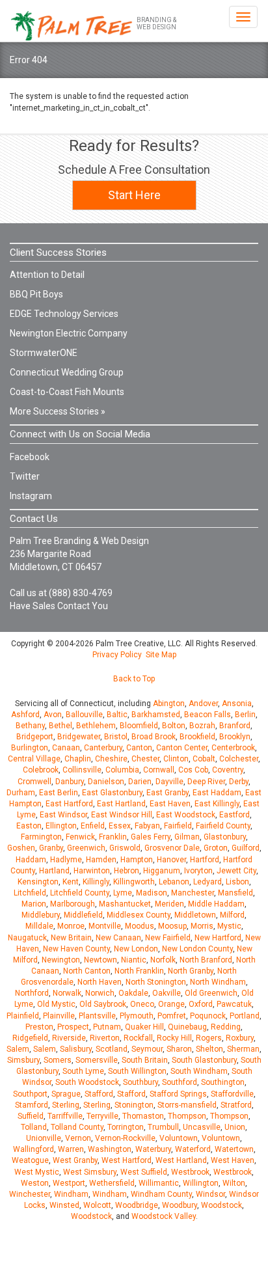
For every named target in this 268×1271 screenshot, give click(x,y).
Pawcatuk (234, 1004)
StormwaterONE (43, 353)
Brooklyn (234, 736)
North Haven (99, 982)
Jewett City (236, 870)
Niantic (133, 959)
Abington (169, 703)
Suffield (31, 1116)
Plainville (59, 1015)
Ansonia (237, 703)
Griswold (125, 848)
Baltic (117, 714)
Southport (30, 1094)
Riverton (105, 1038)
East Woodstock (185, 814)
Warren (71, 1149)
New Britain (71, 937)
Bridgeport (34, 736)
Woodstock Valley (163, 1216)
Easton (29, 825)
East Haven (170, 803)
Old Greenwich (211, 993)
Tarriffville (65, 1116)
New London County (197, 948)
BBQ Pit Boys (36, 294)
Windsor (210, 1194)
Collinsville (81, 769)
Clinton (176, 758)
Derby (238, 781)
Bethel (60, 725)
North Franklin (139, 971)
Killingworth (134, 881)
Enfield (93, 825)
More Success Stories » (57, 411)
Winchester (29, 1194)
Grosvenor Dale (172, 848)
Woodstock (221, 1205)
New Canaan (118, 937)
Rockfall (138, 1038)
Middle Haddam (216, 904)
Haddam (31, 859)
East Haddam (217, 792)
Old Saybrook (102, 1004)
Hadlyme (66, 859)
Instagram (31, 496)
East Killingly (216, 803)
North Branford (206, 959)
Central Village (34, 758)
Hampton (136, 859)
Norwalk (67, 993)
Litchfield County (79, 892)
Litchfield (30, 892)
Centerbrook (233, 747)
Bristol (115, 736)
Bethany (30, 725)
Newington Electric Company (68, 333)
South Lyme (83, 1071)
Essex (120, 825)
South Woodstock (87, 1082)
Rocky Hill (174, 1038)
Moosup (172, 926)
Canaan (66, 747)
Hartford (204, 859)
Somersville (96, 1060)
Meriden (169, 904)
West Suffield (143, 1172)
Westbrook (190, 1172)
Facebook (29, 457)
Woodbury (179, 1205)
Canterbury (103, 747)
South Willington (137, 1071)
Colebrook (41, 769)
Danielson (106, 781)
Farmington (41, 836)
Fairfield (178, 825)
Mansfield (235, 892)
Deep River (206, 781)
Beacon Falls (207, 714)
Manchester (192, 892)
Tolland (34, 1127)
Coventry (227, 769)
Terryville (102, 1116)
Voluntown (178, 1138)
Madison (151, 892)
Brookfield (197, 736)
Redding (226, 1027)
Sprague (66, 1094)
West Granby (75, 1160)
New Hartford (217, 937)
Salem (18, 1049)
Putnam (107, 1027)
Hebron (126, 870)
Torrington (125, 1127)
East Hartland (121, 803)
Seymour (147, 1049)
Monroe (71, 926)
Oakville (166, 993)
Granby (51, 848)
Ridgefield (30, 1038)
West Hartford (126, 1160)
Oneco (142, 1004)
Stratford (236, 1105)
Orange (171, 1004)
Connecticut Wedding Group (67, 372)
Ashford (25, 714)
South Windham (199, 1071)
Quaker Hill (144, 1027)
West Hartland (181, 1160)
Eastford (234, 814)
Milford (232, 915)
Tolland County (77, 1127)
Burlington (29, 747)
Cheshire (111, 758)
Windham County (161, 1194)
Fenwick (80, 836)
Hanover (171, 859)
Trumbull (163, 1127)
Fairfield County (223, 825)
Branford (234, 725)
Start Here (134, 195)
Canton (139, 747)
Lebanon (174, 881)
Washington (109, 1149)
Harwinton (92, 870)
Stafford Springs (178, 1094)
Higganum (161, 870)
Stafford (99, 1094)
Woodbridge (136, 1205)
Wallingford (33, 1149)
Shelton (209, 1049)
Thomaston (143, 1116)
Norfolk (163, 959)
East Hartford (69, 803)
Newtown (100, 959)
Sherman (243, 1049)
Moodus (139, 926)
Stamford (31, 1105)
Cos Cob (193, 769)
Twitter (25, 476)
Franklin (113, 836)
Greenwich (86, 848)
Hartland (54, 870)
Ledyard (207, 881)
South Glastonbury (204, 1060)
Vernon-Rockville (125, 1138)
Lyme (122, 892)
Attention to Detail (47, 274)
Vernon (78, 1138)
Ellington (61, 825)
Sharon (179, 1049)
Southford (179, 1082)
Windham (71, 1194)
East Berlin (58, 792)
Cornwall (158, 769)
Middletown (195, 915)
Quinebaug (187, 1027)
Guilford (246, 848)
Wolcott (97, 1205)
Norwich (99, 993)
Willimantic (159, 1183)
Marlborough (72, 904)
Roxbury (240, 1038)
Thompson (187, 1116)
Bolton (173, 725)
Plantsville (97, 1015)
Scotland (111, 1049)
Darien (140, 781)
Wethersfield (112, 1183)
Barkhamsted (155, 714)
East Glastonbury (112, 792)
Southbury (140, 1082)
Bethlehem (96, 725)
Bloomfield (139, 725)
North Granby (190, 971)
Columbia (122, 769)
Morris (202, 926)
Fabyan (147, 825)
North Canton (87, 971)
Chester (145, 758)
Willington (201, 1183)
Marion (33, 904)
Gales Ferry (150, 836)
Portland (245, 1015)
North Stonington (156, 982)
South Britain (145, 1060)
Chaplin (77, 758)
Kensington (38, 881)
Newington (61, 959)
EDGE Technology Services (64, 313)
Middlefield (83, 915)
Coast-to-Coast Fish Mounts (67, 392)
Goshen (21, 848)
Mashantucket (125, 904)
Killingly (96, 881)
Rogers (209, 1038)
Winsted (64, 1205)
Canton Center (182, 747)
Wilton (233, 1183)
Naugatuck (27, 937)
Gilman (187, 836)
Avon (53, 714)
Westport (69, 1183)
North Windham (218, 982)
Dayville (169, 781)
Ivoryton (198, 870)
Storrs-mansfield (187, 1105)
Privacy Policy (117, 654)
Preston (39, 1027)
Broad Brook (153, 736)
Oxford (201, 1004)
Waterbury (153, 1149)
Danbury (69, 781)
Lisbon (237, 881)
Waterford (193, 1149)
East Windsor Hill (121, 814)
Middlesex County (138, 915)
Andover (203, 703)
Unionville (43, 1138)
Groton (216, 848)
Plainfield (23, 1015)
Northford (32, 993)
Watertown (234, 1149)
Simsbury (23, 1060)
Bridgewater (78, 736)
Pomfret (171, 1015)
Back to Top (134, 678)
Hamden (101, 859)
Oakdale (133, 993)
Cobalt (204, 758)
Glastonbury (225, 836)
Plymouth (137, 1015)
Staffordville (232, 1094)
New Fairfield (168, 937)
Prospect (73, 1027)
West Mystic (36, 1172)
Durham (21, 792)
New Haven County (76, 948)
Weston (35, 1183)
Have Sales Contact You (59, 606)
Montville (104, 926)
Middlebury (40, 915)
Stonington (134, 1105)
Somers (58, 1060)
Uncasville (202, 1127)
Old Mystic (56, 1004)
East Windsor (63, 814)
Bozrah (202, 725)
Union (234, 1127)
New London (136, 948)
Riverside (69, 1038)
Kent (70, 881)
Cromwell (34, 781)
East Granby (167, 792)
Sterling (65, 1105)
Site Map (161, 654)
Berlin (245, 714)
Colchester (238, 758)
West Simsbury (89, 1172)
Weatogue (30, 1160)
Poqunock (208, 1015)
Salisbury (76, 1049)
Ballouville (84, 714)
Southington (223, 1082)
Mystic (229, 926)
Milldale (39, 926)
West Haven (232, 1160)
